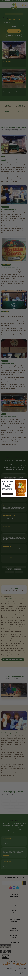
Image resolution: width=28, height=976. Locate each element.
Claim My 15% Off (7, 494)
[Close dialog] (26, 480)
